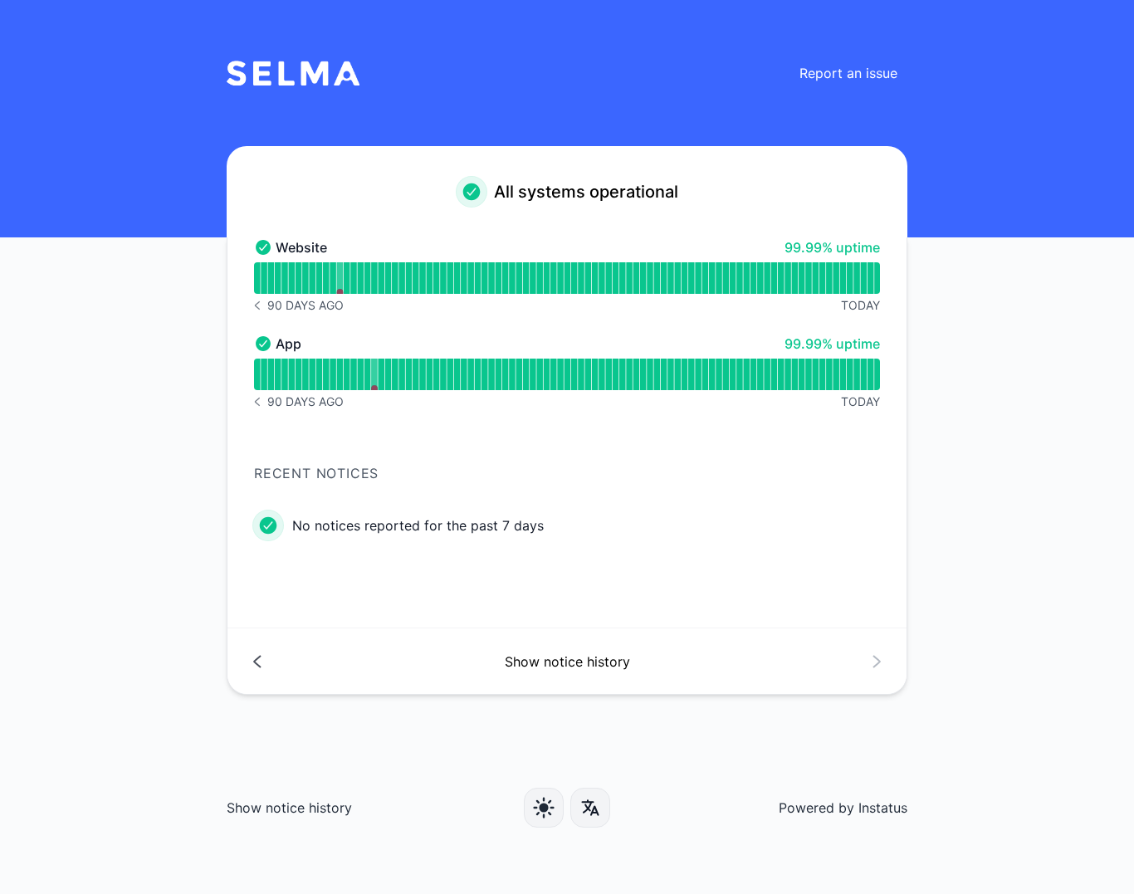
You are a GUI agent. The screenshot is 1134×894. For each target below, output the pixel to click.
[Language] (590, 808)
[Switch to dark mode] (544, 808)
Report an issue (848, 73)
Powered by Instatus (843, 807)
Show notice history (289, 807)
